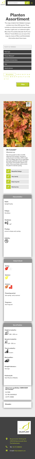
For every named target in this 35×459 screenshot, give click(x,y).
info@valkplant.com (20, 450)
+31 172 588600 (17, 447)
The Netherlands (15, 443)
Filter (23, 84)
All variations (9, 74)
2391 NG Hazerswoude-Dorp (18, 441)
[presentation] (5, 125)
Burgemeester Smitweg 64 (18, 439)
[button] (16, 145)
